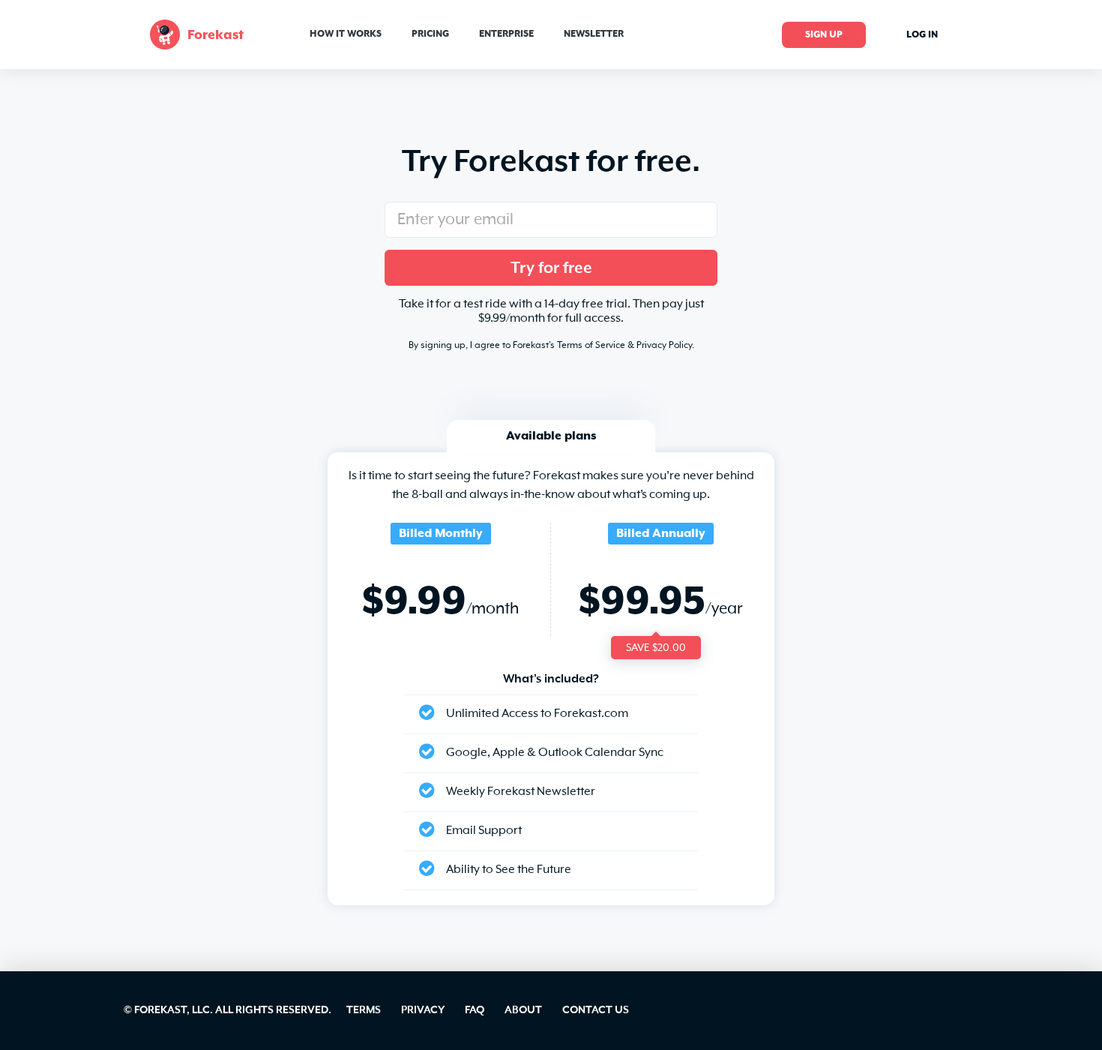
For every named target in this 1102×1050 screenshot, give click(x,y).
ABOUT (523, 1010)
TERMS (363, 1010)
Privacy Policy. (665, 345)
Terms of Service (591, 345)
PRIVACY (423, 1010)
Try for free (551, 269)
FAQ (474, 1010)
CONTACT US (595, 1010)
